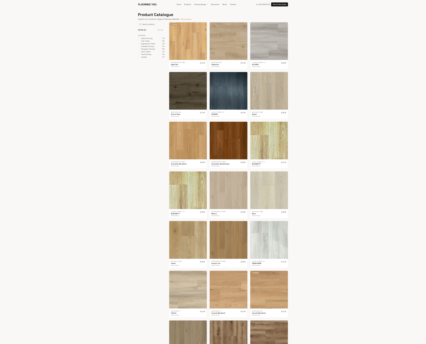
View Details (189, 41)
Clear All (160, 30)
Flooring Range (200, 4)
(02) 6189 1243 (264, 4)
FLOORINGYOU (147, 4)
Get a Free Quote (279, 4)
